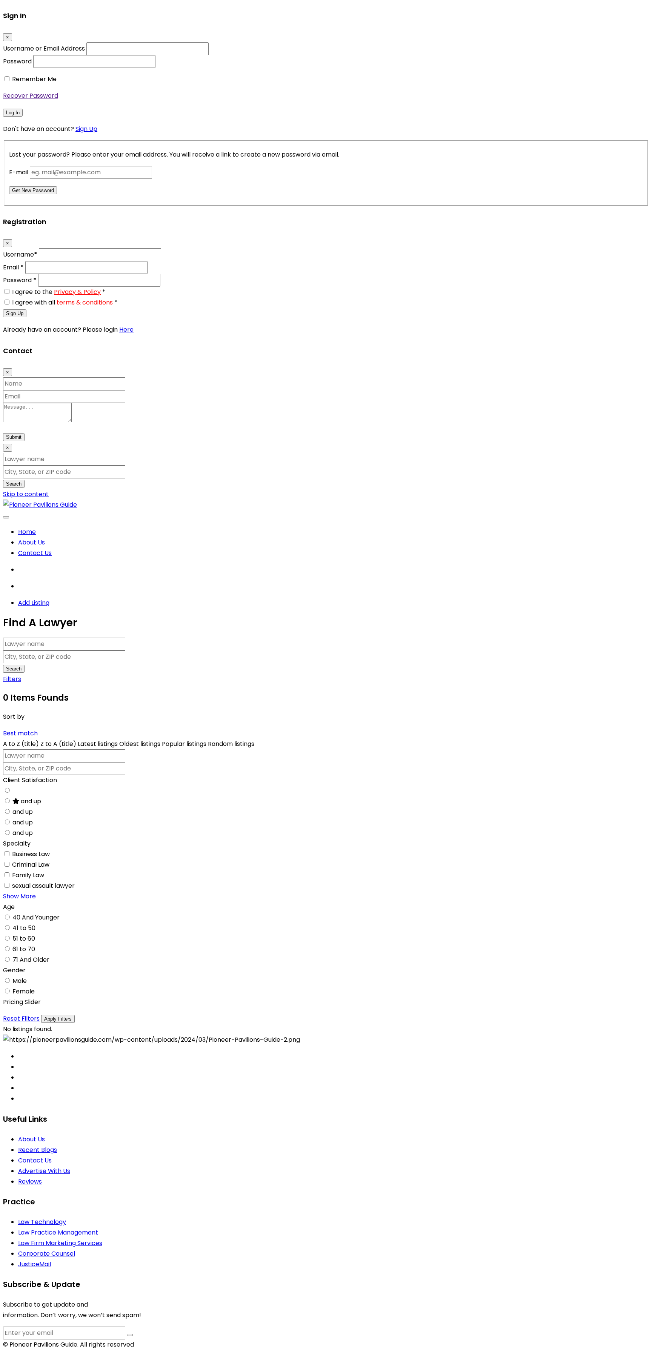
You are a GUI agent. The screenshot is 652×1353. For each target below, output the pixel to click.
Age (9, 907)
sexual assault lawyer (43, 885)
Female (23, 991)
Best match (20, 733)
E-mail (18, 172)
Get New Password (33, 190)
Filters (12, 679)
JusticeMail (34, 1264)
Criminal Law (30, 864)
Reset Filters (21, 1018)
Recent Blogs (37, 1149)
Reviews (30, 1181)
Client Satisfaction (30, 780)
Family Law (28, 875)
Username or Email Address (44, 48)
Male (19, 980)
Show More (19, 896)
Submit (14, 437)
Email (13, 267)
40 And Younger (36, 917)
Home (27, 531)
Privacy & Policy (77, 292)
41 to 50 (23, 928)
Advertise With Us (44, 1171)
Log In (13, 112)
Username (20, 254)
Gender (14, 970)
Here (126, 329)
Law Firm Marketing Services (60, 1243)
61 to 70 (23, 949)
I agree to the (58, 292)
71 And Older (30, 959)
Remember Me (34, 79)
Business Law (31, 854)
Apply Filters (58, 1019)
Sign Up (86, 129)
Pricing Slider (22, 1002)
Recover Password (30, 95)
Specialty (17, 843)
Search (14, 484)
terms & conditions (85, 302)
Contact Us (35, 553)
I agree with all (64, 302)
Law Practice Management (58, 1232)
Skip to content (26, 494)
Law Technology (42, 1222)
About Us (31, 542)
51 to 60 (23, 938)
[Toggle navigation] (6, 517)
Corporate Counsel (46, 1253)
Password (17, 61)
